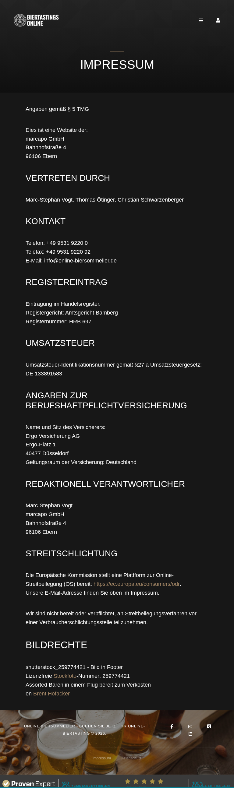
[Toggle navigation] (201, 20)
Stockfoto (65, 676)
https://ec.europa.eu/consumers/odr (137, 584)
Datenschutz (131, 758)
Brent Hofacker (51, 694)
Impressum (102, 758)
